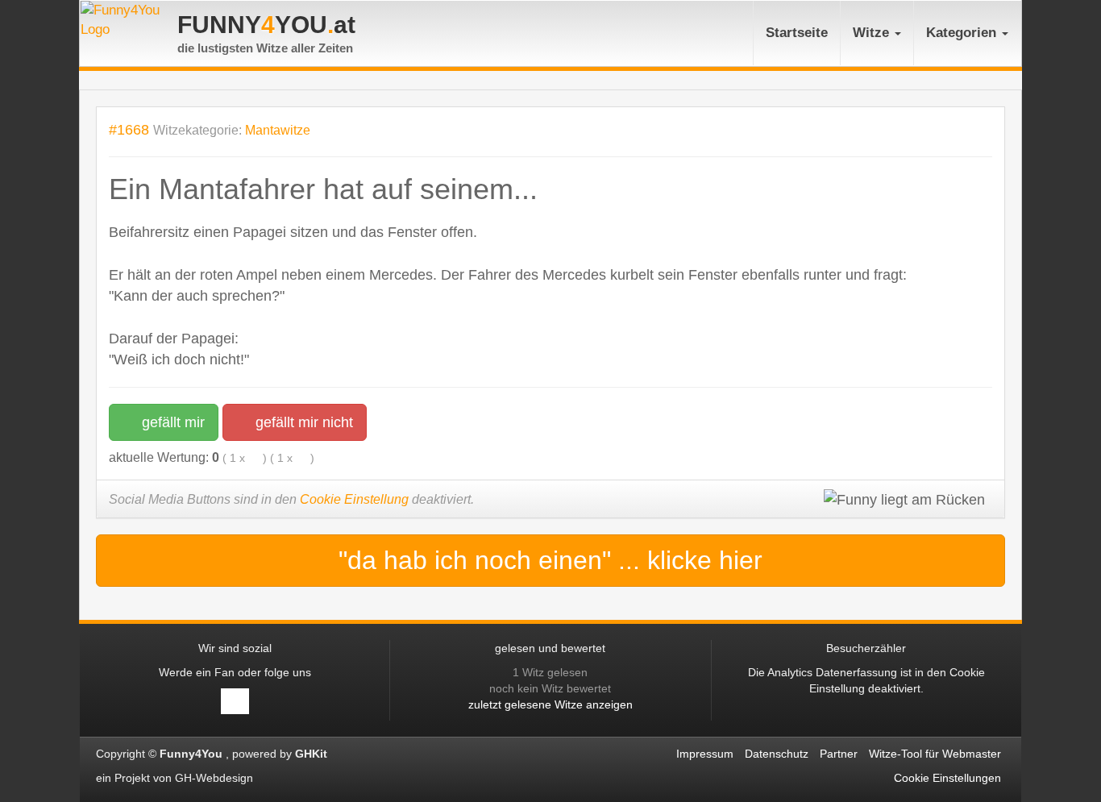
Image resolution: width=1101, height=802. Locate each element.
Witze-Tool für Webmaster (935, 753)
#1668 (129, 129)
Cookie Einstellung (354, 499)
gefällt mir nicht (302, 422)
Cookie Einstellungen (947, 777)
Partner (839, 753)
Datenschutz (776, 753)
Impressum (704, 753)
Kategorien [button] (963, 32)
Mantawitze (277, 130)
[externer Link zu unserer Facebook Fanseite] (235, 701)
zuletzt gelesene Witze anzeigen (550, 704)
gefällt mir (171, 422)
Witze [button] (873, 32)
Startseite (797, 32)
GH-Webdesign (215, 777)
